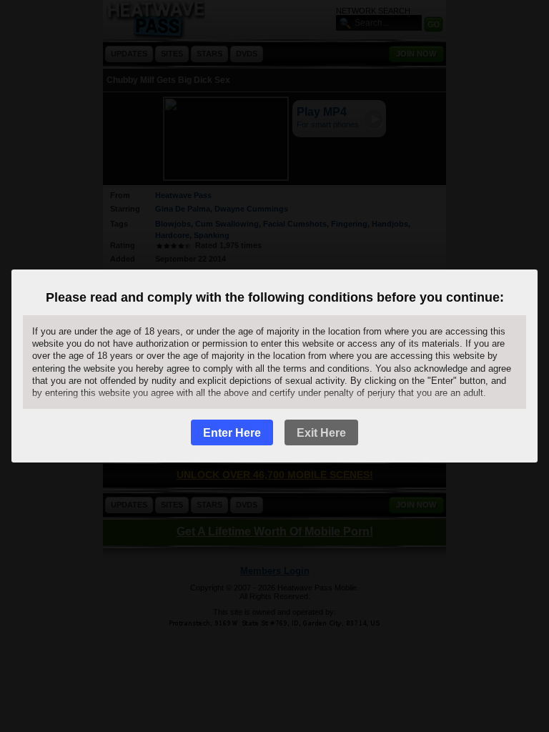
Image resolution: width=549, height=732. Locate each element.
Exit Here (321, 433)
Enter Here (232, 433)
